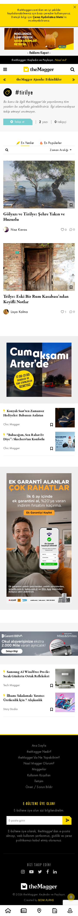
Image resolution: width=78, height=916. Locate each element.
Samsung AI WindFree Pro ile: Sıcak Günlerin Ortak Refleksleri (26, 674)
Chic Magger (11, 424)
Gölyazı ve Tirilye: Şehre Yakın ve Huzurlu (34, 217)
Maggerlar (39, 769)
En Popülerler (52, 143)
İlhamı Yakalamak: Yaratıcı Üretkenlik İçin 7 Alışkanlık (23, 698)
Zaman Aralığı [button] (59, 150)
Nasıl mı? (60, 60)
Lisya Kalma (19, 312)
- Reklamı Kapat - (38, 53)
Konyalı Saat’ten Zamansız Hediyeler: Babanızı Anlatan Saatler (23, 413)
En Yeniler (27, 143)
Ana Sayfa (39, 746)
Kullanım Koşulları (38, 775)
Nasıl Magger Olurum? (39, 763)
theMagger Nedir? (39, 752)
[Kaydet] (51, 424)
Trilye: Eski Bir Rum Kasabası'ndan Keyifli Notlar (35, 299)
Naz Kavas (18, 229)
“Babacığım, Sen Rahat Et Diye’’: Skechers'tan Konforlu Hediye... (23, 437)
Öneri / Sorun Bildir (39, 787)
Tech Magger (11, 685)
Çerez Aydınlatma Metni (48, 17)
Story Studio (10, 709)
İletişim (38, 781)
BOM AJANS (46, 900)
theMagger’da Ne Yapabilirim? (39, 757)
